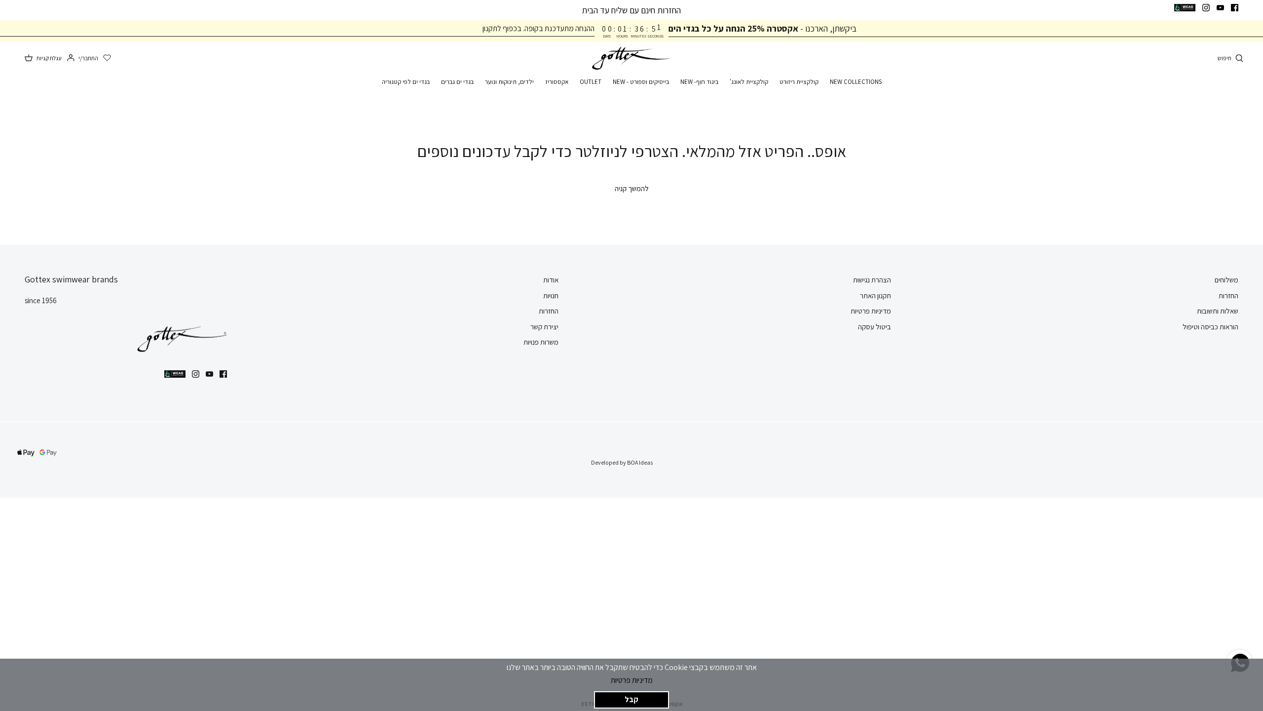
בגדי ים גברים (457, 82)
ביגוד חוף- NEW (699, 82)
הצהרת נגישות (872, 279)
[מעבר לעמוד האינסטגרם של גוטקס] (1206, 7)
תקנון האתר (875, 295)
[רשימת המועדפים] (107, 58)
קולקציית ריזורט (799, 82)
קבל (631, 699)
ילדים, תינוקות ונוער (509, 82)
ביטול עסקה (874, 326)
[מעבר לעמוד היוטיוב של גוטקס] (1220, 7)
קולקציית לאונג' (749, 82)
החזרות (1228, 295)
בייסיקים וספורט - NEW (641, 82)
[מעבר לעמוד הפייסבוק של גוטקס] (1234, 7)
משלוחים (1226, 279)
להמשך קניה (632, 188)
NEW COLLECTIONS (856, 82)
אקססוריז (556, 82)
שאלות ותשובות (1217, 311)
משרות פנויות (540, 342)
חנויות (550, 295)
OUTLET (590, 82)
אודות (550, 279)
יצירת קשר (544, 326)
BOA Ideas (640, 462)
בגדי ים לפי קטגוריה (406, 82)
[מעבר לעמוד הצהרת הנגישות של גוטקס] (1184, 7)
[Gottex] (631, 58)
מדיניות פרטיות (632, 680)
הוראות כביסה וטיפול (1210, 326)
